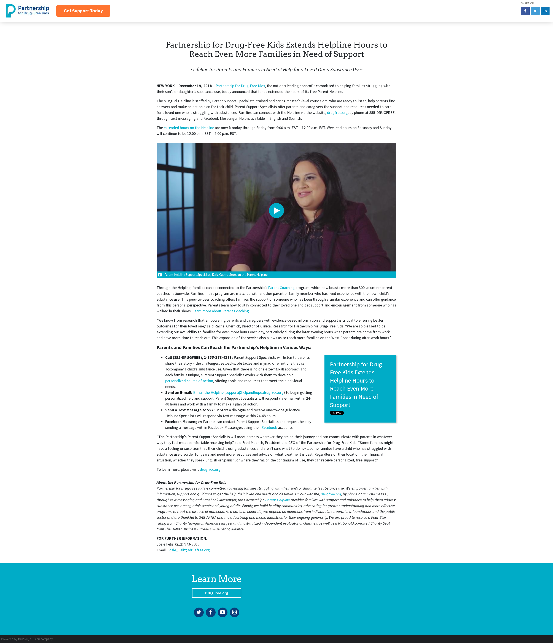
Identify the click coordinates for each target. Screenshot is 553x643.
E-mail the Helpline (208, 392)
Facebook (269, 427)
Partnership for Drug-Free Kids (240, 85)
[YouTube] (222, 612)
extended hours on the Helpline (189, 127)
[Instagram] (234, 612)
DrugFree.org (216, 592)
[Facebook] (211, 612)
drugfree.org (337, 112)
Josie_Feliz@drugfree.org (188, 549)
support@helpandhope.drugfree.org (255, 392)
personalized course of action (189, 380)
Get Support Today (83, 11)
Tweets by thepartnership (336, 574)
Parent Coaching (281, 287)
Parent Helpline (277, 499)
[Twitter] (199, 612)
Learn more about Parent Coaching (220, 310)
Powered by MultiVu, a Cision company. (27, 639)
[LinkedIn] (545, 11)
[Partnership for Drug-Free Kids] (25, 10)
